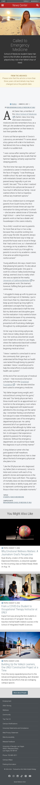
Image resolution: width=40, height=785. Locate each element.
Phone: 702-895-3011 (10, 755)
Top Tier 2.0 (7, 719)
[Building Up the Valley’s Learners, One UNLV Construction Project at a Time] (20, 660)
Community (7, 714)
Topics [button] (25, 1)
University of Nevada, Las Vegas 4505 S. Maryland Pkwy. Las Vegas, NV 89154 (13, 749)
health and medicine (17, 497)
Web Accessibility (8, 737)
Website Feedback (9, 742)
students (6, 497)
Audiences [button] (34, 1)
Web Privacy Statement (10, 733)
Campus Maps (8, 760)
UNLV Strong (7, 705)
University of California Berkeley (16, 280)
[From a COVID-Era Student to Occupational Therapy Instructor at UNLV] (20, 602)
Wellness (6, 710)
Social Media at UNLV (20, 782)
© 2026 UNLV (8, 769)
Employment (7, 701)
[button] (2, 5)
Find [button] (37, 5)
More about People (20, 693)
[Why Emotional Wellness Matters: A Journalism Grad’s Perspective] (20, 545)
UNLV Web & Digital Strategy (28, 769)
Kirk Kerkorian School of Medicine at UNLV (21, 107)
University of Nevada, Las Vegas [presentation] (3, 1)
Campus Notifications (10, 723)
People (14, 104)
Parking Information (9, 764)
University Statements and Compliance (15, 728)
